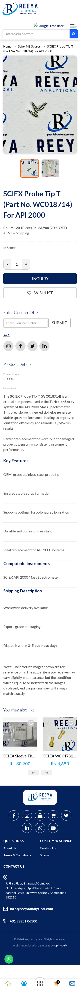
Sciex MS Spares (29, 46)
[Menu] (73, 26)
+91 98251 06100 (23, 921)
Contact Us (48, 848)
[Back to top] (71, 965)
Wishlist (43, 292)
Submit (59, 322)
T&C (6, 335)
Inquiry (40, 278)
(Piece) (17, 227)
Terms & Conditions (17, 855)
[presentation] (33, 772)
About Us (10, 848)
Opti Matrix (60, 945)
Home (7, 46)
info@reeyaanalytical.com (31, 908)
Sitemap (45, 855)
